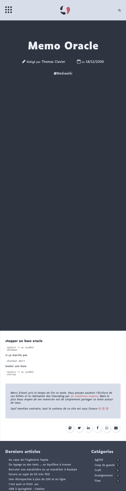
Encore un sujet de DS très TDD (29, 474)
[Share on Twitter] (79, 428)
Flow (106, 480)
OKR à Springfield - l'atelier (27, 489)
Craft (106, 470)
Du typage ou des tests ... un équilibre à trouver (40, 464)
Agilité (106, 460)
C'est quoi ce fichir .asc (24, 484)
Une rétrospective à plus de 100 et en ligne (37, 479)
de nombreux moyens (84, 396)
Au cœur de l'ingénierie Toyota (28, 460)
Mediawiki (64, 73)
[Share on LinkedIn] (88, 428)
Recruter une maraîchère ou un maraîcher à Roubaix (43, 469)
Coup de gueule (106, 465)
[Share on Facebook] (98, 428)
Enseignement (106, 475)
